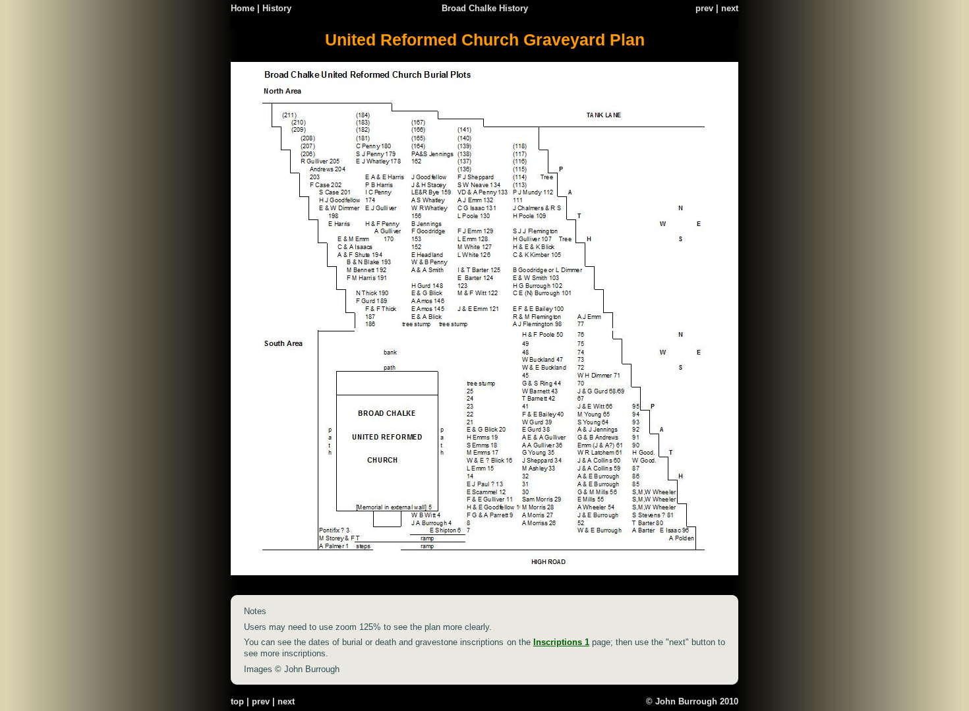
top (237, 701)
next (729, 8)
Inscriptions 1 (561, 642)
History (276, 8)
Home (242, 8)
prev (704, 8)
